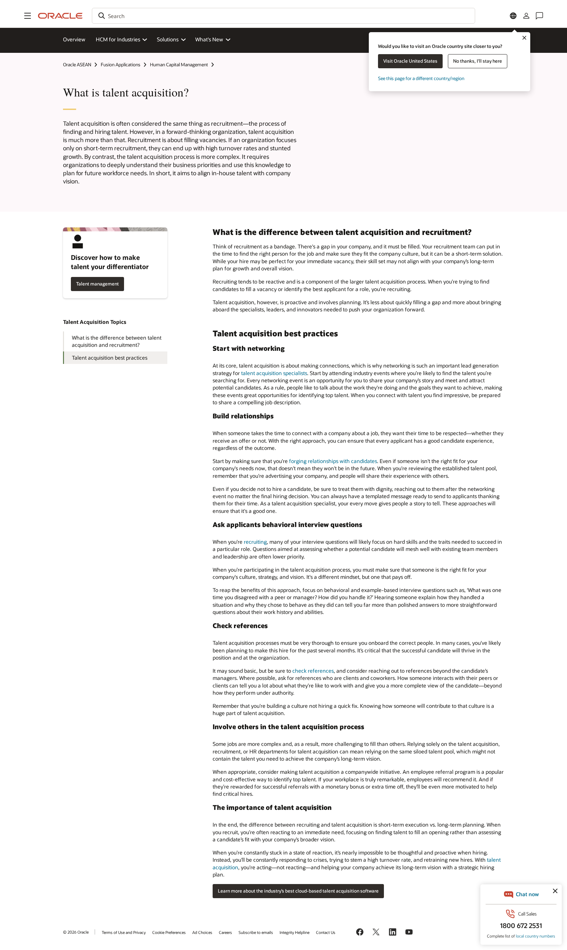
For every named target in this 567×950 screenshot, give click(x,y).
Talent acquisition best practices (109, 357)
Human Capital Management (179, 64)
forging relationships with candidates (333, 460)
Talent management (97, 284)
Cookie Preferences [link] (169, 932)
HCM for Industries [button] (118, 39)
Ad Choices (202, 932)
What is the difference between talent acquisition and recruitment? (116, 341)
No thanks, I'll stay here (477, 61)
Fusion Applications (120, 64)
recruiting (255, 541)
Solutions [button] (167, 39)
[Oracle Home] (60, 15)
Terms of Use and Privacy (124, 932)
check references (313, 670)
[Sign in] (526, 16)
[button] (28, 16)
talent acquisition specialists (274, 372)
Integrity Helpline (294, 932)
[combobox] (283, 16)
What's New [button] (209, 39)
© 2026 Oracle (76, 932)
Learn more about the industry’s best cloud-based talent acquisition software (298, 891)
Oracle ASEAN (77, 64)
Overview (74, 39)
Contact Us (325, 932)
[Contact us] (539, 16)
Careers (225, 932)
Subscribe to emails (256, 932)
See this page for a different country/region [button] (421, 78)
